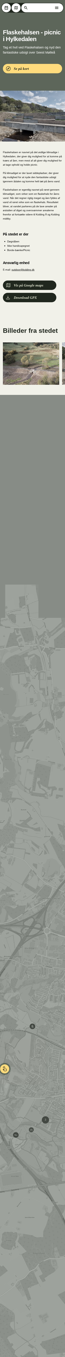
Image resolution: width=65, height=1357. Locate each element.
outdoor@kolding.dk (23, 269)
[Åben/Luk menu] (56, 7)
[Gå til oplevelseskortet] (16, 7)
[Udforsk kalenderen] (6, 7)
